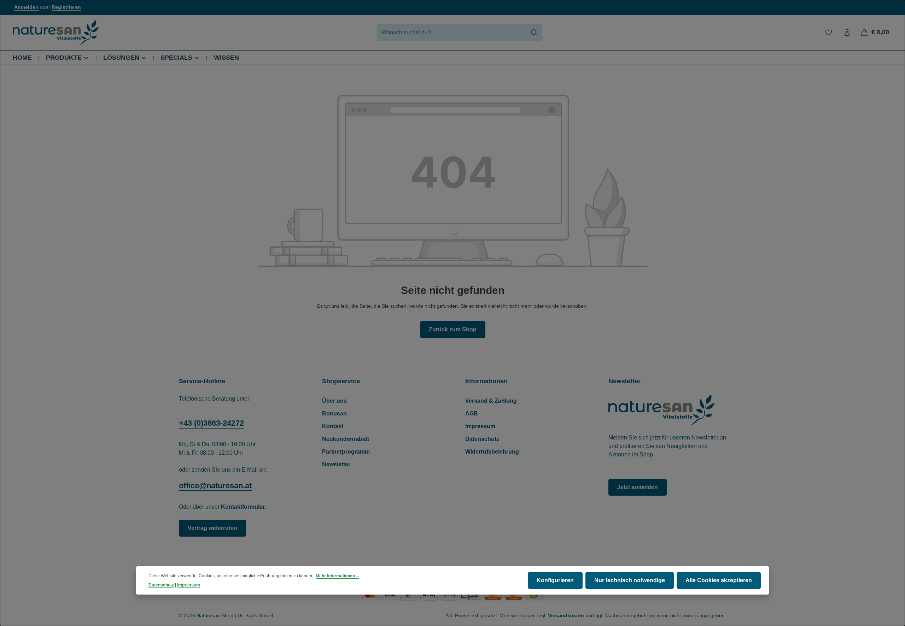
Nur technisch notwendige (629, 580)
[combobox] (452, 32)
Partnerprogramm (346, 452)
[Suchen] (534, 32)
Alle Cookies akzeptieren (718, 580)
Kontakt (332, 426)
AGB (471, 414)
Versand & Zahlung (491, 401)
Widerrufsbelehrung (492, 452)
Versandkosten (566, 615)
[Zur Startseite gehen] (56, 32)
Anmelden (26, 7)
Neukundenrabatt (345, 439)
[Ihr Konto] (847, 32)
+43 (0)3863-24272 (211, 423)
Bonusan (334, 414)
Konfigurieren (555, 580)
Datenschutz (482, 439)
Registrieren (66, 7)
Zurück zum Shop (453, 329)
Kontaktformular (243, 507)
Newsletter (336, 464)
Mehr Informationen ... (337, 575)
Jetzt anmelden (637, 487)
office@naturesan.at (215, 485)
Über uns (334, 401)
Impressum (480, 426)
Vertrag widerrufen (212, 528)
